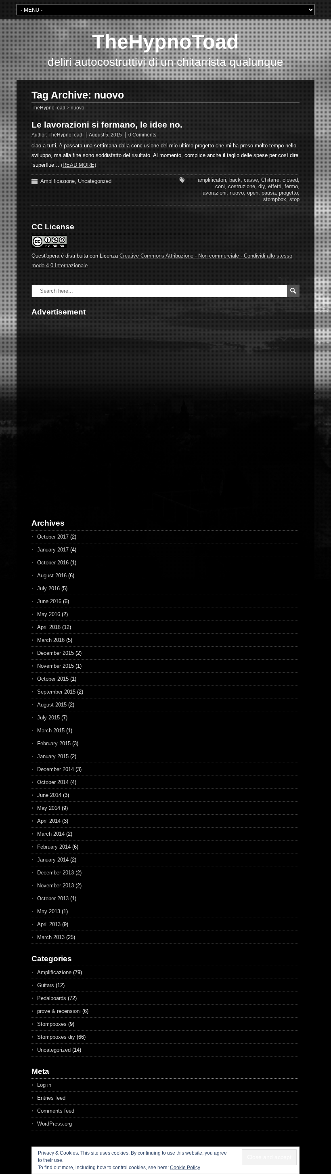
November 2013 (55, 886)
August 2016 (52, 575)
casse (251, 180)
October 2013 (53, 898)
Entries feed (51, 1098)
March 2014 (51, 834)
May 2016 (48, 614)
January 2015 (53, 756)
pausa (269, 193)
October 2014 (53, 782)
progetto (288, 193)
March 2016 (51, 640)
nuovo (237, 193)
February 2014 (54, 847)
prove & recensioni (59, 1011)
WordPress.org (54, 1124)
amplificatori (212, 180)
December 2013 (55, 873)
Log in (44, 1085)
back (235, 180)
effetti (274, 186)
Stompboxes (52, 1024)
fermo (291, 186)
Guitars (45, 985)
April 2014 (49, 821)
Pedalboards (51, 998)
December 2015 (55, 653)
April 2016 (49, 627)
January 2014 (53, 860)
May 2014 (48, 808)
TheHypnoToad (165, 41)
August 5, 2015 (105, 135)
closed (290, 180)
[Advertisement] (77, 412)
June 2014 (49, 795)
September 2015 (56, 692)
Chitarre (270, 180)
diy (261, 186)
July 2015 (48, 718)
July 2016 (48, 588)
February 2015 (54, 743)
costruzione (241, 186)
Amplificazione (57, 181)
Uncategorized (94, 181)
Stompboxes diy (56, 1037)
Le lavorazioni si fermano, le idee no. (106, 124)
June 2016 (49, 601)
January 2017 (53, 550)
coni (220, 186)
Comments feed (55, 1111)
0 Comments (142, 135)
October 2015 (53, 679)
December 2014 (55, 769)
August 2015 (52, 705)
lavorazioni (213, 193)
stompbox (274, 199)
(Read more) (78, 165)
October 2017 (53, 537)
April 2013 (49, 924)
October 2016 (53, 563)
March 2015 (51, 730)
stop (294, 199)
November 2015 (55, 666)
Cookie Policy (185, 1167)
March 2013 (51, 937)
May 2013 (48, 911)
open (252, 193)
